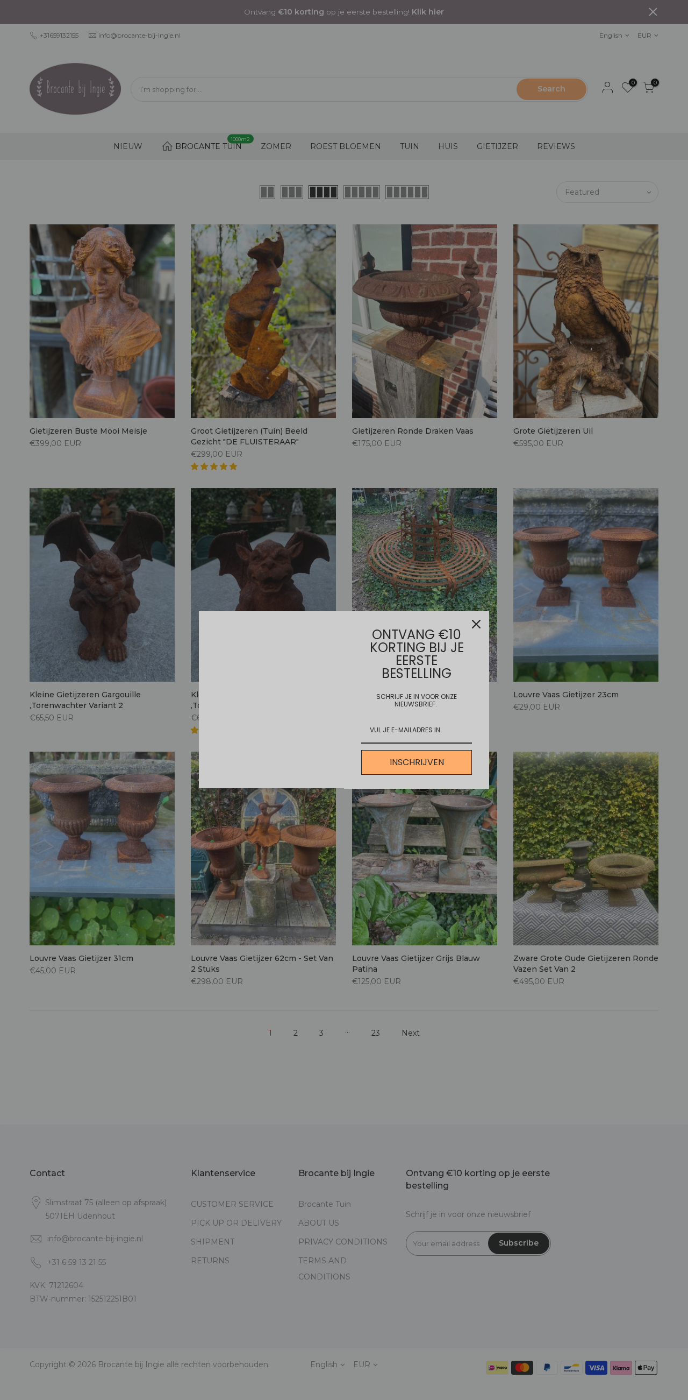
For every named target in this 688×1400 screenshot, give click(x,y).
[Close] (476, 624)
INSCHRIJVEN (417, 762)
